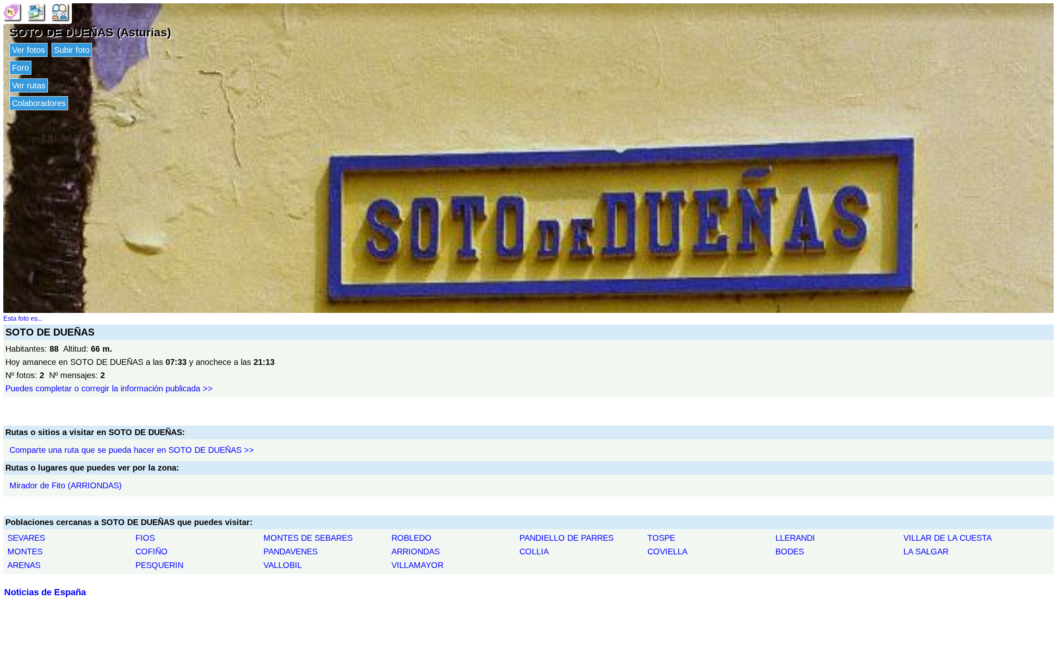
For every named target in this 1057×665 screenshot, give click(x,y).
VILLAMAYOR (417, 565)
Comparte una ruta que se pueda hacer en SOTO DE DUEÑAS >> (131, 449)
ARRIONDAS (415, 551)
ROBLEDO (411, 537)
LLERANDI (795, 537)
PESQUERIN (159, 565)
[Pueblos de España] (11, 10)
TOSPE (661, 537)
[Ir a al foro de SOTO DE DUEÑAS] (59, 10)
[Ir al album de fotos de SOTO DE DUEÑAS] (35, 10)
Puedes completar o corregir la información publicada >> (109, 388)
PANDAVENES (290, 551)
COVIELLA (667, 551)
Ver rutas (28, 85)
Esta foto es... (23, 318)
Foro (20, 67)
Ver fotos (28, 49)
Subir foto (72, 49)
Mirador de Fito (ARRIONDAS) (65, 485)
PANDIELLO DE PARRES (566, 537)
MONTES (25, 551)
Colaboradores (39, 103)
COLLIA (534, 551)
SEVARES (26, 537)
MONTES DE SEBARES (308, 537)
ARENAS (23, 565)
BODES (789, 551)
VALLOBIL (282, 565)
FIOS (145, 537)
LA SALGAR (925, 551)
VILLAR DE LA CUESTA (947, 537)
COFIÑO (151, 551)
